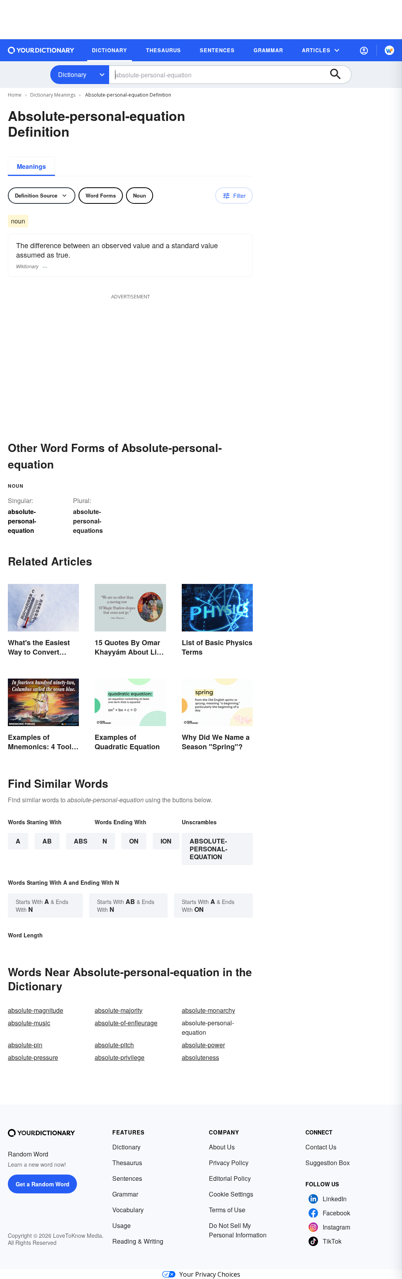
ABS (81, 840)
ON (134, 840)
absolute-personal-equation (208, 848)
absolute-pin (25, 1044)
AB (47, 840)
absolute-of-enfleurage (126, 1022)
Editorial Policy (230, 1178)
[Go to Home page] (41, 50)
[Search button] (339, 74)
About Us (222, 1146)
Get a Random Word (42, 1184)
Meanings (31, 166)
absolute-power (203, 1044)
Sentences (127, 1178)
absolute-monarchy (208, 1010)
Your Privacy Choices (209, 1274)
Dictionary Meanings (52, 94)
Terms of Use (227, 1209)
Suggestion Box (327, 1162)
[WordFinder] (389, 50)
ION (166, 840)
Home (15, 94)
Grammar (125, 1193)
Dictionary (72, 74)
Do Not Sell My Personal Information (238, 1230)
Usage (121, 1225)
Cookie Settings (231, 1193)
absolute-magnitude (35, 1010)
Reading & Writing (137, 1241)
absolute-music (29, 1022)
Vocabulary (128, 1209)
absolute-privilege (119, 1057)
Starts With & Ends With (42, 905)
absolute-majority (119, 1010)
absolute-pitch (114, 1044)
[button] (364, 50)
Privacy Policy (229, 1162)
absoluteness (200, 1057)
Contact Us (320, 1146)
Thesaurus (127, 1162)
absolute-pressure (33, 1057)
